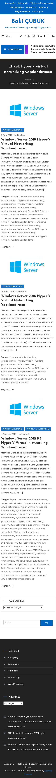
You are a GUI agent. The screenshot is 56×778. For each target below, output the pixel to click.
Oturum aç (13, 664)
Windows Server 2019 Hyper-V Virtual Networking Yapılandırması (26, 144)
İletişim (28, 767)
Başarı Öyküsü (22, 11)
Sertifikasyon (17, 7)
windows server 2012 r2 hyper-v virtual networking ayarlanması (23, 546)
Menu (9, 36)
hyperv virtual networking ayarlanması (21, 524)
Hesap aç (13, 657)
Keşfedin (6, 246)
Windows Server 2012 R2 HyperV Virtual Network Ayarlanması (23, 557)
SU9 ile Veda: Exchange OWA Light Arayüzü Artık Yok (26, 736)
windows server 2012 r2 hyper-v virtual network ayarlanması (23, 532)
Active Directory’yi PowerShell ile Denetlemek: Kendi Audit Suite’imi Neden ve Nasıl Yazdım (30, 721)
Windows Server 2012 (12, 429)
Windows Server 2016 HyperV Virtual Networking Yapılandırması (23, 375)
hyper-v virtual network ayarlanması (28, 499)
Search (41, 36)
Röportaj (43, 7)
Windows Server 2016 (12, 286)
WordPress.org (15, 684)
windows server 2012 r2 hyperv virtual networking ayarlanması (23, 572)
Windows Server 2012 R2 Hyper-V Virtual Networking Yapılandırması (24, 443)
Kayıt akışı (13, 670)
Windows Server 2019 (12, 130)
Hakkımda (23, 3)
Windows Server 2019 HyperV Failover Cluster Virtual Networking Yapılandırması (24, 233)
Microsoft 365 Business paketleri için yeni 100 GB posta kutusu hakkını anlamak (30, 747)
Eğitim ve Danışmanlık (41, 3)
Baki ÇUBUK (28, 21)
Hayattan (31, 7)
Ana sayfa (37, 11)
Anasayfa (10, 3)
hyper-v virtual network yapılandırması (21, 503)
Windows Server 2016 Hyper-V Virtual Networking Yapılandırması (26, 300)
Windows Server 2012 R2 (38, 429)
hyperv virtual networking (30, 521)
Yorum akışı (14, 677)
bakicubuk (19, 135)
